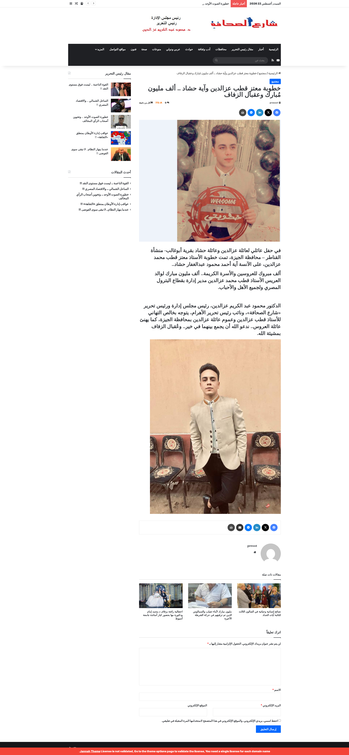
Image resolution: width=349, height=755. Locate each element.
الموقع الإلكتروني (197, 705)
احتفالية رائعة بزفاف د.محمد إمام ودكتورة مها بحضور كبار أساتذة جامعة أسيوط (163, 615)
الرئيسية (273, 49)
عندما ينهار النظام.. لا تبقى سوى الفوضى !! (104, 209)
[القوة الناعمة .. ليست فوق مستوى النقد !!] (121, 89)
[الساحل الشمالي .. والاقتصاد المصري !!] (121, 105)
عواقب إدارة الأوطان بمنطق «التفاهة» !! (104, 204)
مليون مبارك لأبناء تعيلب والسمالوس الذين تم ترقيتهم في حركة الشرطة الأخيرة (212, 615)
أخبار (261, 49)
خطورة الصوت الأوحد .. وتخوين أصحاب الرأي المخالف (198, 3)
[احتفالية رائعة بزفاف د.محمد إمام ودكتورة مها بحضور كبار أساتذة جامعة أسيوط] (161, 595)
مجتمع (262, 73)
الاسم (276, 690)
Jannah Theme (90, 751)
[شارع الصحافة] (199, 26)
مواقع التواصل (117, 49)
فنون (133, 49)
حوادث (189, 49)
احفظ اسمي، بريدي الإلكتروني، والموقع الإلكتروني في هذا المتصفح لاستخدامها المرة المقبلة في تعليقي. (220, 720)
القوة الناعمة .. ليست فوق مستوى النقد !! (104, 183)
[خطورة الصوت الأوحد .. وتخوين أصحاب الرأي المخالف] (121, 122)
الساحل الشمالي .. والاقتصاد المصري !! (105, 189)
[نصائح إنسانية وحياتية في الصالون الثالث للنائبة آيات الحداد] (259, 595)
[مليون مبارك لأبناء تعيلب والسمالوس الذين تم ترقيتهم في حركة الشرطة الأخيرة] (210, 595)
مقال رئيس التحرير (242, 49)
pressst (274, 102)
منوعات (156, 49)
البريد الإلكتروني (271, 705)
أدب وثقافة (204, 49)
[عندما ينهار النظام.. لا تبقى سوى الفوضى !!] (121, 154)
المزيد (100, 49)
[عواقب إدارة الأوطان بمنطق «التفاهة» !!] (121, 138)
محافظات (220, 49)
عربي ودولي (173, 49)
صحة (144, 49)
